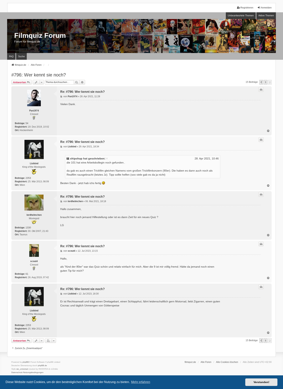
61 (27, 274)
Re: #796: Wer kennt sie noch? (82, 91)
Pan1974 (34, 110)
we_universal (22, 369)
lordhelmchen (34, 215)
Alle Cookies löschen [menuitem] (227, 362)
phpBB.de (42, 365)
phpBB (26, 362)
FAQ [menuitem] (11, 56)
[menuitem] (17, 372)
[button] (261, 82)
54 (27, 123)
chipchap (76, 158)
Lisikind (34, 163)
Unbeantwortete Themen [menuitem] (241, 15)
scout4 (34, 261)
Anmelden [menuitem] (266, 7)
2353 (28, 178)
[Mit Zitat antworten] (261, 89)
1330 (28, 227)
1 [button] (265, 82)
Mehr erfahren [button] (140, 382)
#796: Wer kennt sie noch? (38, 74)
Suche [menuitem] (21, 56)
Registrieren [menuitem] (246, 7)
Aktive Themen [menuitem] (266, 15)
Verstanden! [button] (261, 382)
